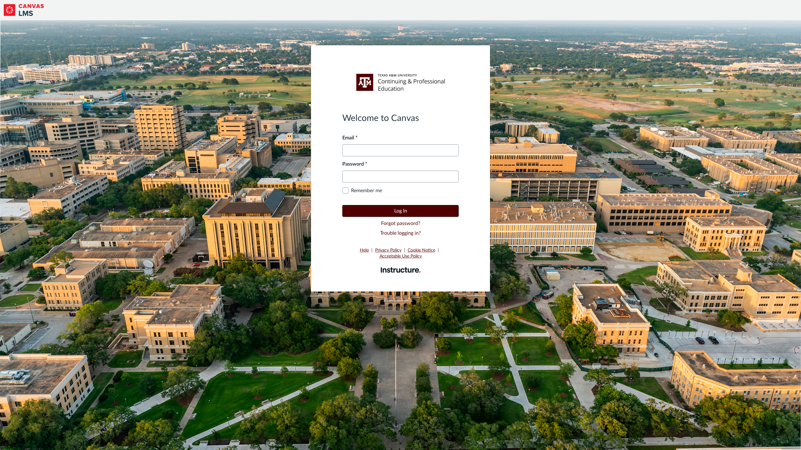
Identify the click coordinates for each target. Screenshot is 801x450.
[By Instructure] (401, 269)
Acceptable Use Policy (401, 256)
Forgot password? (400, 223)
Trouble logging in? (400, 233)
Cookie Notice (421, 250)
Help (364, 250)
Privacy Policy (388, 250)
